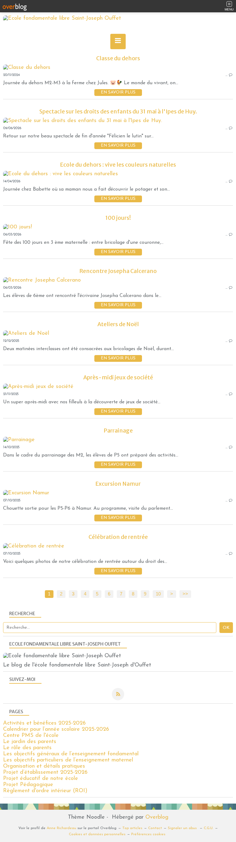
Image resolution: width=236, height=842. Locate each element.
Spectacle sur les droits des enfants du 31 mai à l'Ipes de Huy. (118, 111)
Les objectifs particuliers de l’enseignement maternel (68, 760)
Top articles (132, 828)
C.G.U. (208, 828)
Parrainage (118, 430)
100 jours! (118, 217)
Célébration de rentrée (118, 536)
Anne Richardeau (61, 828)
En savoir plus (118, 92)
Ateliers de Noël (118, 324)
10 (158, 593)
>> (185, 593)
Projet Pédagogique (28, 785)
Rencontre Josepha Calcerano (118, 271)
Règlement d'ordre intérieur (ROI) (45, 791)
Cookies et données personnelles (97, 834)
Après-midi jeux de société (118, 377)
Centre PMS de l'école (31, 735)
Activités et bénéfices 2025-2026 (44, 723)
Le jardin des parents (29, 742)
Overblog (156, 817)
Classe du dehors (118, 58)
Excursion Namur (118, 483)
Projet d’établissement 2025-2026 (45, 772)
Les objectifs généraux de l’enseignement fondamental (71, 754)
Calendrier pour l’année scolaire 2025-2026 (56, 729)
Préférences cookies (148, 834)
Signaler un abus (183, 828)
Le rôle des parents (27, 748)
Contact (155, 828)
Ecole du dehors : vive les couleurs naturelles (118, 164)
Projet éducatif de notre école (40, 778)
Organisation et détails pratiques (44, 766)
